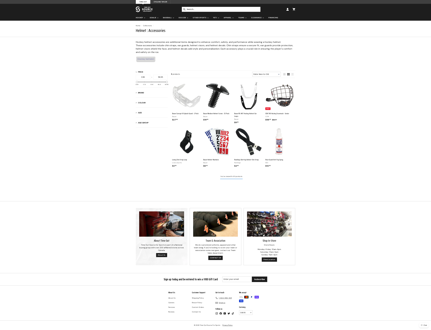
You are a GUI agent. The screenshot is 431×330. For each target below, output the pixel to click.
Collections (147, 26)
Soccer (182, 18)
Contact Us (196, 312)
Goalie (153, 18)
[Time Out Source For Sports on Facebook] (221, 313)
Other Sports (200, 18)
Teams (241, 18)
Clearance (256, 18)
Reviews (171, 312)
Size (140, 113)
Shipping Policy (198, 298)
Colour (142, 103)
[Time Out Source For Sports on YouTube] (225, 313)
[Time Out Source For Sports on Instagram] (217, 313)
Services (171, 307)
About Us (161, 255)
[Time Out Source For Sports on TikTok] (233, 313)
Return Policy (197, 303)
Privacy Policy (227, 325)
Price (140, 72)
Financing (273, 18)
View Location (269, 259)
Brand (141, 93)
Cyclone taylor (160, 2)
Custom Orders (198, 307)
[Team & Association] (215, 224)
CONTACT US (215, 258)
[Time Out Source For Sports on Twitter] (229, 313)
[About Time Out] (161, 224)
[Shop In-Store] (269, 224)
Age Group (143, 123)
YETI (215, 18)
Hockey (139, 18)
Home (138, 26)
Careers (171, 303)
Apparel (228, 18)
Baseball (167, 18)
